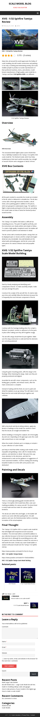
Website (4, 653)
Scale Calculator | (17, 715)
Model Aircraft (6, 706)
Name (4, 641)
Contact (33, 715)
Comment (5, 627)
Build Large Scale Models (10, 682)
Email (4, 647)
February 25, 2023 (8, 26)
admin (18, 26)
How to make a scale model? (11, 691)
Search (4, 671)
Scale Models (6, 708)
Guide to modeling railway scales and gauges (16, 687)
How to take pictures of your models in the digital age (19, 689)
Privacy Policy (25, 715)
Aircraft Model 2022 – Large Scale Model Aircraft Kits (18, 685)
